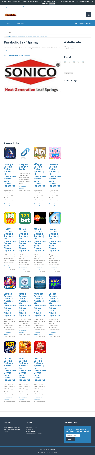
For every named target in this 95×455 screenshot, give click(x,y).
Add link (20, 23)
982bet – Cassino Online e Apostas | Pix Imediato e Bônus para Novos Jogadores (40, 240)
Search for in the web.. (17, 55)
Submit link (22, 7)
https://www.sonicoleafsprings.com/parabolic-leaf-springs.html (27, 36)
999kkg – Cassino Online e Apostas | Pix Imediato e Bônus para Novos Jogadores (10, 304)
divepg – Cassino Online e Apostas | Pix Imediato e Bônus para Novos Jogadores (55, 240)
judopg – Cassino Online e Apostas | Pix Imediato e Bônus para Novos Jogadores (10, 175)
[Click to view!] (32, 75)
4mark (53, 449)
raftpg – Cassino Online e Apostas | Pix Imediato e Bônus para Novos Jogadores (25, 304)
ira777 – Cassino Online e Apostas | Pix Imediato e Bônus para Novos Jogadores (10, 240)
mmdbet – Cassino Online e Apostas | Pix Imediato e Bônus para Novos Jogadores (40, 304)
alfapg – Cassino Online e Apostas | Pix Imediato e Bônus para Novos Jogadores (40, 175)
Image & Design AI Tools (24, 166)
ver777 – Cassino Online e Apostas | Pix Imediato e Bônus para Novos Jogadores (10, 369)
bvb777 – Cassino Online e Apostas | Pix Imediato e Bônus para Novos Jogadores (25, 369)
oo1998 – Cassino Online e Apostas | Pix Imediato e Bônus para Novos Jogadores (55, 175)
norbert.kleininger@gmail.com (34, 433)
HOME (9, 23)
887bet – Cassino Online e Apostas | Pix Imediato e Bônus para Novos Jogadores (55, 304)
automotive (73, 47)
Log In (14, 7)
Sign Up (7, 7)
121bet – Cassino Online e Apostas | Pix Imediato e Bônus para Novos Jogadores (25, 240)
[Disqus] (32, 116)
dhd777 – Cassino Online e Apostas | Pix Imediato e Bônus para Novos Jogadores (40, 369)
